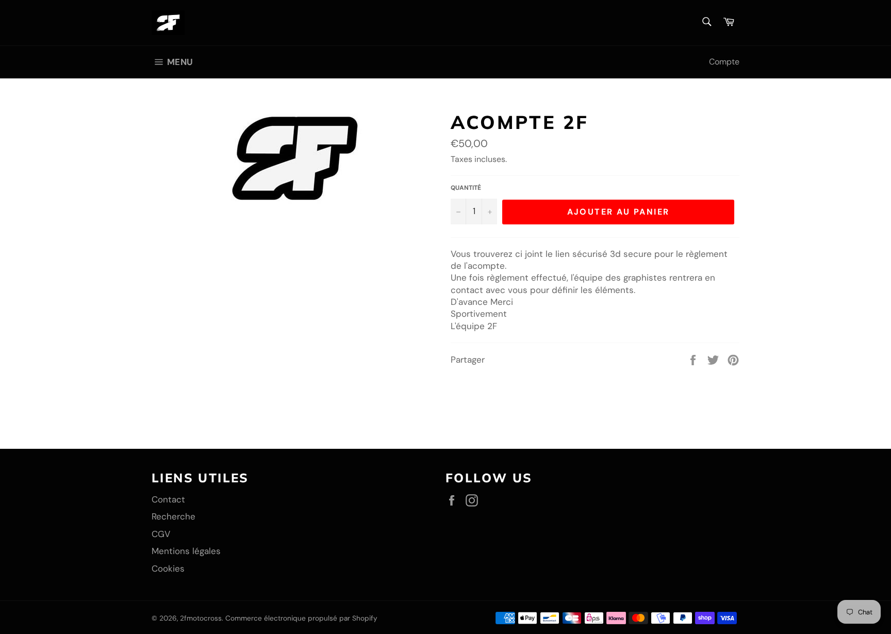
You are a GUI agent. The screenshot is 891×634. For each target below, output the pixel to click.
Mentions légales (186, 551)
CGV (161, 534)
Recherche (173, 516)
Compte (724, 61)
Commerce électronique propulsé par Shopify (301, 618)
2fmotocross (201, 618)
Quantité (466, 188)
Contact (168, 499)
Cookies (168, 568)
